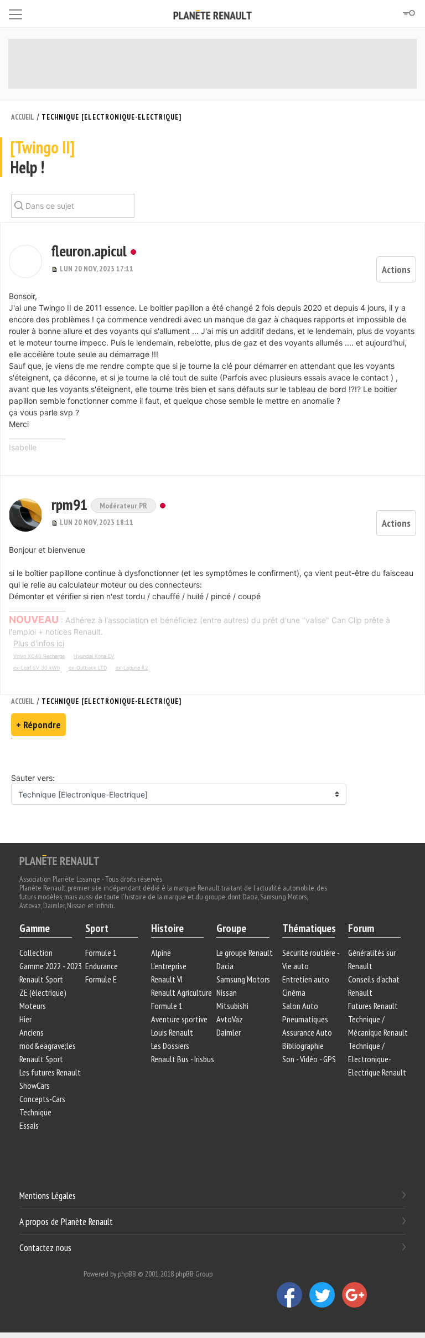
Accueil (22, 117)
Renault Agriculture (181, 992)
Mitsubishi (232, 1005)
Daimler (228, 1032)
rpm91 (71, 504)
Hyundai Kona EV (94, 656)
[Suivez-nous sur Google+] (357, 1294)
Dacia (225, 965)
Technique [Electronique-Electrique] (112, 117)
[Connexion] (408, 13)
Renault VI (167, 979)
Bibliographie (303, 1045)
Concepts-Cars (42, 1098)
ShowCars (34, 1085)
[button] (25, 261)
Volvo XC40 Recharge (39, 656)
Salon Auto (300, 1005)
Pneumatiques (305, 1019)
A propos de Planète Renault (66, 1222)
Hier (25, 1019)
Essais (29, 1125)
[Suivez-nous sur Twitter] (325, 1294)
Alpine (161, 952)
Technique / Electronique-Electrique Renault (377, 1059)
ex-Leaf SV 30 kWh (36, 668)
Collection (36, 952)
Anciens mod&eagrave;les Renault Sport (47, 1045)
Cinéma (293, 992)
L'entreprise (168, 965)
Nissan (226, 992)
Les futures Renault (50, 1072)
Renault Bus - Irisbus (182, 1058)
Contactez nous (45, 1247)
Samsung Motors (243, 979)
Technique (35, 1112)
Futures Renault (373, 1005)
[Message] (55, 269)
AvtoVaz (229, 1019)
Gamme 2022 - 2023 (50, 965)
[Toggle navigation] (15, 12)
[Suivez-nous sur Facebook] (293, 1294)
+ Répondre (38, 724)
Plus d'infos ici (38, 643)
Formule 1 (101, 952)
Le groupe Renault (244, 952)
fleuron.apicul (89, 250)
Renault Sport (41, 979)
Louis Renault (172, 1032)
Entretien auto (305, 979)
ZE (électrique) (42, 992)
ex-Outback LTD (88, 668)
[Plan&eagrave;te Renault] (59, 859)
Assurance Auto (307, 1032)
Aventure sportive (179, 1019)
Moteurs (32, 1005)
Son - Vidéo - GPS (309, 1058)
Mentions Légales (47, 1196)
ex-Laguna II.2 (132, 668)
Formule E (101, 979)
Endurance (101, 965)
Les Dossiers (170, 1045)
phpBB (127, 1274)
